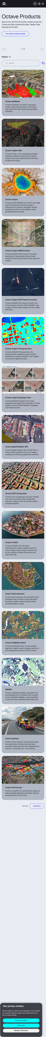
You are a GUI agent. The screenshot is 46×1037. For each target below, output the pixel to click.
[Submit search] (6, 63)
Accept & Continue (21, 1020)
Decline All (21, 1025)
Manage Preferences (21, 1030)
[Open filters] (43, 63)
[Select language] (39, 4)
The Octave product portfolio (15, 34)
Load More (37, 806)
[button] (43, 3)
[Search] (35, 4)
